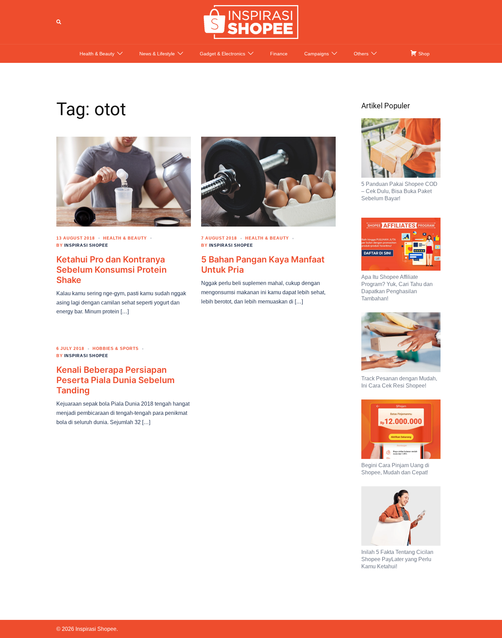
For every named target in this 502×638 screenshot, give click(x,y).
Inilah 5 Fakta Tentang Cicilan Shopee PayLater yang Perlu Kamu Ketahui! (397, 559)
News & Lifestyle (157, 53)
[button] (59, 22)
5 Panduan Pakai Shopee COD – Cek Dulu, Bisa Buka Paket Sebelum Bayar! (399, 191)
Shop (423, 53)
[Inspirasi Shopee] (251, 21)
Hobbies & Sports (116, 348)
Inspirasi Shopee (86, 245)
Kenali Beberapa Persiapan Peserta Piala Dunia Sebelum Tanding (115, 380)
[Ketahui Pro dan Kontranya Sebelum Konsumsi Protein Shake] (123, 181)
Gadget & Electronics (222, 53)
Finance (279, 53)
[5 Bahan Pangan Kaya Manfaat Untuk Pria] (268, 181)
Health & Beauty (97, 53)
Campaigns (316, 53)
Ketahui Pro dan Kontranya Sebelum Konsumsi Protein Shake (111, 269)
